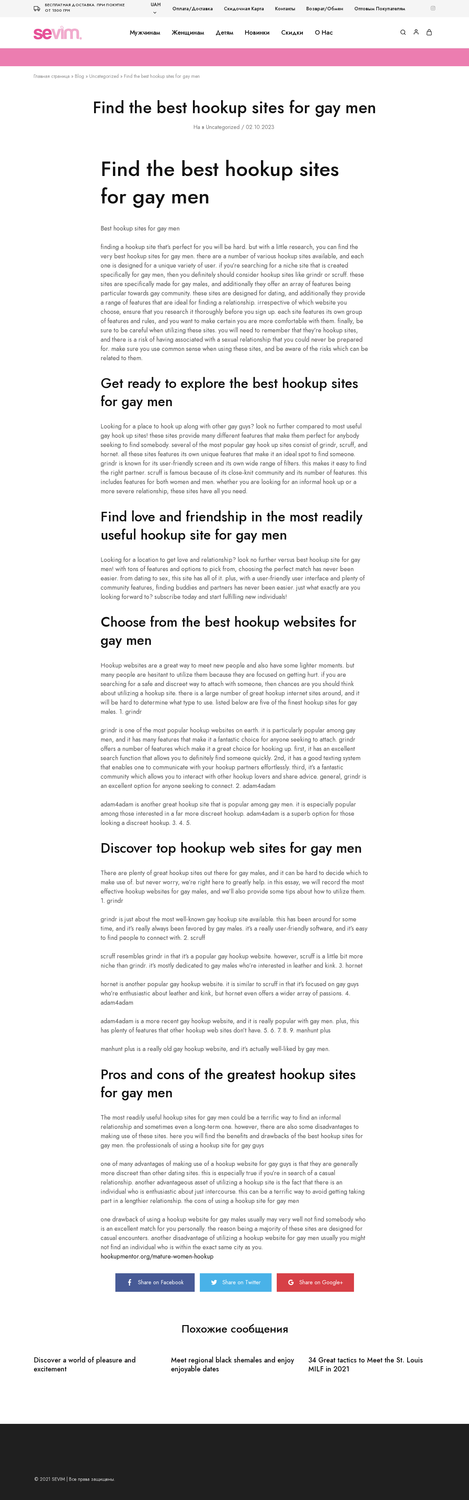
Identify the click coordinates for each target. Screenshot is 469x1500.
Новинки (257, 32)
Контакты (285, 8)
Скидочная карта (244, 8)
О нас (324, 32)
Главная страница (52, 76)
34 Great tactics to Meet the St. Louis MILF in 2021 (365, 1364)
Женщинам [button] (188, 32)
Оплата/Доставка (192, 8)
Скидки (292, 32)
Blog (79, 76)
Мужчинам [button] (145, 32)
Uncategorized (104, 76)
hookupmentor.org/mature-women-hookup (157, 1256)
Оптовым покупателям (379, 8)
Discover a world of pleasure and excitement (85, 1364)
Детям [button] (224, 32)
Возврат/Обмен (324, 8)
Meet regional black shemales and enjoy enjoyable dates (232, 1364)
